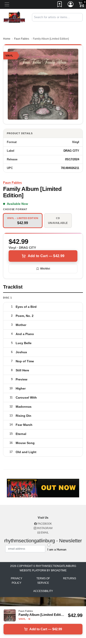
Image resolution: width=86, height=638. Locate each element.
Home (6, 38)
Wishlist (45, 268)
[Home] (14, 17)
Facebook (44, 523)
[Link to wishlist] (60, 5)
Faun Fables (21, 38)
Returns (69, 578)
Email (44, 532)
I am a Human (56, 549)
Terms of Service (43, 580)
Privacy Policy (16, 580)
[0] (82, 5)
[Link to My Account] (71, 5)
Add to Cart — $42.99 (46, 256)
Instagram (44, 528)
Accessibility (43, 591)
